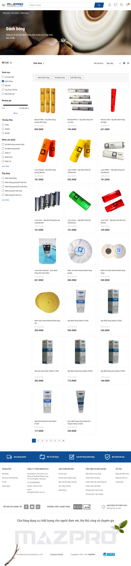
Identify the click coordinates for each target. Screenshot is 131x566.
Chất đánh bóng (75, 78)
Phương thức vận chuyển (94, 494)
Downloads (119, 482)
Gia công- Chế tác (65, 486)
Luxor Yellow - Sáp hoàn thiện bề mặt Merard (79, 171)
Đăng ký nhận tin (121, 478)
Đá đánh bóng (60, 78)
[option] (16, 457)
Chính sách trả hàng (93, 478)
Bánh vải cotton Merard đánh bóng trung (113, 271)
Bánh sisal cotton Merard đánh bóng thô (47, 322)
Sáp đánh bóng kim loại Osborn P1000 (45, 422)
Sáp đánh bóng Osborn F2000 (78, 321)
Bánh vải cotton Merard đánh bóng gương (80, 271)
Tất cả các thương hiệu (10, 478)
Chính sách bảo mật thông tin (96, 482)
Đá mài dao (63, 474)
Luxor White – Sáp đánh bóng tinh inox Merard (113, 171)
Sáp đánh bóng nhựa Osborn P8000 (80, 371)
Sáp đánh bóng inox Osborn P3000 (113, 371)
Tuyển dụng (6, 486)
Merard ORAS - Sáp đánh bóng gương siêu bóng (45, 121)
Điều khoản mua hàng (93, 474)
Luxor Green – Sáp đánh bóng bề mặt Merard (79, 221)
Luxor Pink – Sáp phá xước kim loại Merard (113, 221)
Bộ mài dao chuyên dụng (67, 478)
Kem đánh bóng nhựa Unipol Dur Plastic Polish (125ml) (79, 422)
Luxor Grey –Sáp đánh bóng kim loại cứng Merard (47, 221)
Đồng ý (16, 113)
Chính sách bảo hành (93, 486)
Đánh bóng (62, 490)
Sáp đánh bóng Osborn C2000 (111, 321)
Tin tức (4, 482)
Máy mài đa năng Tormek (68, 482)
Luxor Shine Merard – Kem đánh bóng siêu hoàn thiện (46, 271)
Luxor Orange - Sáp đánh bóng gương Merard (45, 171)
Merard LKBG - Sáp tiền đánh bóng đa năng (113, 121)
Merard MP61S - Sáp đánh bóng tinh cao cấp (80, 121)
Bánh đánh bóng (44, 78)
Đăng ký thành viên (122, 474)
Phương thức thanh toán (94, 490)
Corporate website (56, 554)
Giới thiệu (5, 474)
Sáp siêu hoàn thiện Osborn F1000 (47, 371)
